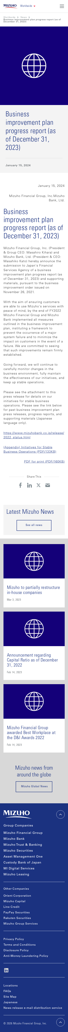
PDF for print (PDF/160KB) (44, 461)
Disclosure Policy (16, 950)
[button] (27, 6)
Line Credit (11, 907)
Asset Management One (23, 856)
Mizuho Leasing (16, 874)
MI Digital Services (19, 868)
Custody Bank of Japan (22, 862)
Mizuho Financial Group (23, 833)
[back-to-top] (60, 1022)
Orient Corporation (17, 896)
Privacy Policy (13, 939)
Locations (10, 985)
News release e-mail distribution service (32, 1008)
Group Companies (18, 825)
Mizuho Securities (18, 850)
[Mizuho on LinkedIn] (6, 970)
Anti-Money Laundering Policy (25, 956)
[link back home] (17, 814)
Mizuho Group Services (20, 923)
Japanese (10, 1002)
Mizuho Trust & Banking (22, 845)
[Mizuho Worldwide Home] (10, 6)
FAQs (7, 991)
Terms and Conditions (19, 945)
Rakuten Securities (17, 918)
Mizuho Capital (14, 901)
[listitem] (24, 17)
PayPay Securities (16, 912)
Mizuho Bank (14, 839)
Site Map (10, 997)
